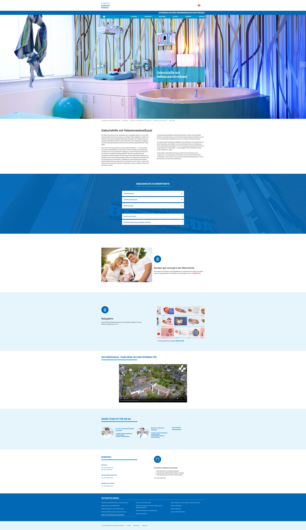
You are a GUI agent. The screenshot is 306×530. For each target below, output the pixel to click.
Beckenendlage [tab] (128, 206)
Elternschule (196, 273)
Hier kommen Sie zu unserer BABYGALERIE (171, 341)
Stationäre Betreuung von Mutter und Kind (137, 222)
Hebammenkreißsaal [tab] (130, 199)
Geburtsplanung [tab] (129, 193)
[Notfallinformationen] (199, 5)
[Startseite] (104, 16)
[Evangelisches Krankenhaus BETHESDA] (105, 5)
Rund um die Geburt (130, 216)
